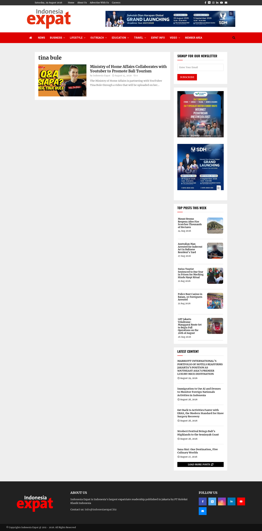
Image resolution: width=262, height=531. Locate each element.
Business (56, 37)
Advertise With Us (99, 2)
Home (71, 2)
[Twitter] (212, 501)
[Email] (203, 511)
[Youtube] (241, 501)
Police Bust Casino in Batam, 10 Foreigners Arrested (190, 297)
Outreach (97, 37)
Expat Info (158, 37)
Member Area (193, 37)
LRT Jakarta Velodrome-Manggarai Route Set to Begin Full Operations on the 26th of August (190, 326)
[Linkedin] (231, 501)
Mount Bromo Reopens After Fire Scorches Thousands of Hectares (190, 223)
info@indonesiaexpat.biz (101, 509)
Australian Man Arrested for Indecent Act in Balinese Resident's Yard (190, 248)
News (41, 37)
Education (119, 37)
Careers (116, 2)
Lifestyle (76, 37)
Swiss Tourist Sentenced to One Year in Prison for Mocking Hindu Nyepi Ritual (191, 273)
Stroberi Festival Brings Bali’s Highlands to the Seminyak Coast (198, 433)
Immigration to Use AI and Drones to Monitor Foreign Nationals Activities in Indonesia (199, 392)
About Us (82, 2)
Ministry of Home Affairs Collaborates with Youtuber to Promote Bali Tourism (128, 68)
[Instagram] (222, 501)
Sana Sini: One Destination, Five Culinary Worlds (197, 451)
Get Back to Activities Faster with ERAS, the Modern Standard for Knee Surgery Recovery (200, 413)
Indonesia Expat (101, 75)
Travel (138, 37)
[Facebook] (203, 501)
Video (173, 37)
